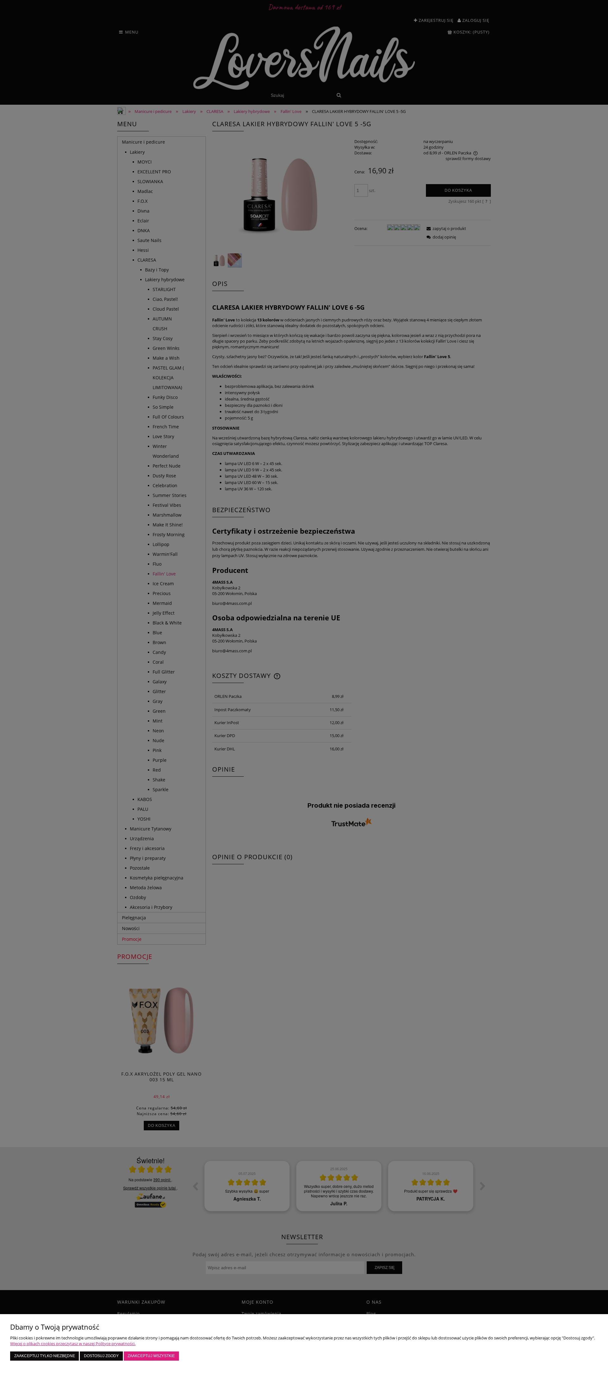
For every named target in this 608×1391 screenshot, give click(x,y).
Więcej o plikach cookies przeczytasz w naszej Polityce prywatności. (73, 1343)
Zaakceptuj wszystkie (151, 1356)
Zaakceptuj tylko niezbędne (44, 1356)
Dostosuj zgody (101, 1356)
